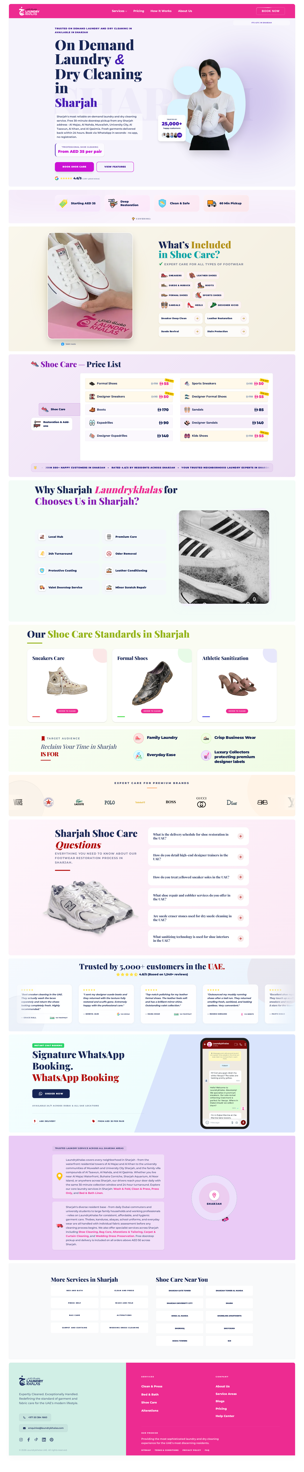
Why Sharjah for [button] (106, 495)
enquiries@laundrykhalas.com (46, 1428)
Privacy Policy (192, 1450)
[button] (78, 203)
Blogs (220, 1401)
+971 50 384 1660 (37, 1417)
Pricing (138, 11)
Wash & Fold (121, 1188)
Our (108, 633)
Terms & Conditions (167, 1450)
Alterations (149, 1410)
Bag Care (105, 1231)
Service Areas (226, 1393)
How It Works (161, 11)
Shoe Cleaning (88, 1231)
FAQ (207, 1450)
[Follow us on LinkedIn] (44, 1440)
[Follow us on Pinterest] (51, 1440)
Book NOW (270, 11)
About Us (185, 11)
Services (118, 11)
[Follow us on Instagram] (21, 1440)
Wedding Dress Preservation (115, 1236)
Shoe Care (149, 1402)
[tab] (59, 409)
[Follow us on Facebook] (29, 1440)
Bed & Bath (150, 1394)
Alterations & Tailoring (128, 1231)
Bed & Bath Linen (91, 1193)
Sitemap (146, 1450)
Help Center (225, 1416)
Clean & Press (141, 1188)
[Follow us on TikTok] (36, 1440)
